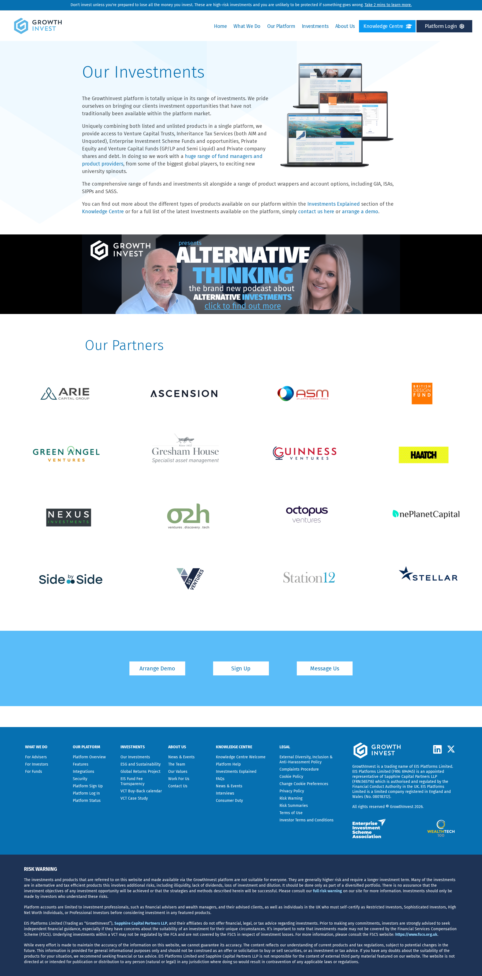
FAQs (220, 778)
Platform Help (228, 764)
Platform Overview (89, 757)
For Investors (36, 764)
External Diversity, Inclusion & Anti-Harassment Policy (305, 759)
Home (220, 26)
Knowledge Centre (383, 26)
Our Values (177, 771)
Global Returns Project (140, 771)
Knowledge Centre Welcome (241, 757)
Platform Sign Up (88, 786)
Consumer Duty (229, 800)
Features (80, 764)
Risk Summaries (293, 805)
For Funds (33, 771)
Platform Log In (86, 793)
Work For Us (178, 778)
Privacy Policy (291, 791)
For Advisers (36, 757)
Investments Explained (333, 204)
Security (80, 778)
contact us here (316, 211)
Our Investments (135, 757)
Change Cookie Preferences (303, 783)
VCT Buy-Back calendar (141, 791)
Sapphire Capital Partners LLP (410, 776)
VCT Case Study (134, 798)
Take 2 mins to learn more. (388, 5)
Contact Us (177, 786)
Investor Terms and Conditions (306, 820)
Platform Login (441, 26)
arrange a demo (360, 211)
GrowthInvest (364, 766)
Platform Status (87, 800)
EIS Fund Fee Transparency (132, 781)
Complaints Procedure (299, 769)
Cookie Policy (291, 776)
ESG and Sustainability (140, 764)
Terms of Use (291, 812)
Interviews (225, 793)
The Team (176, 764)
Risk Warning (290, 798)
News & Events (181, 757)
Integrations (83, 771)
